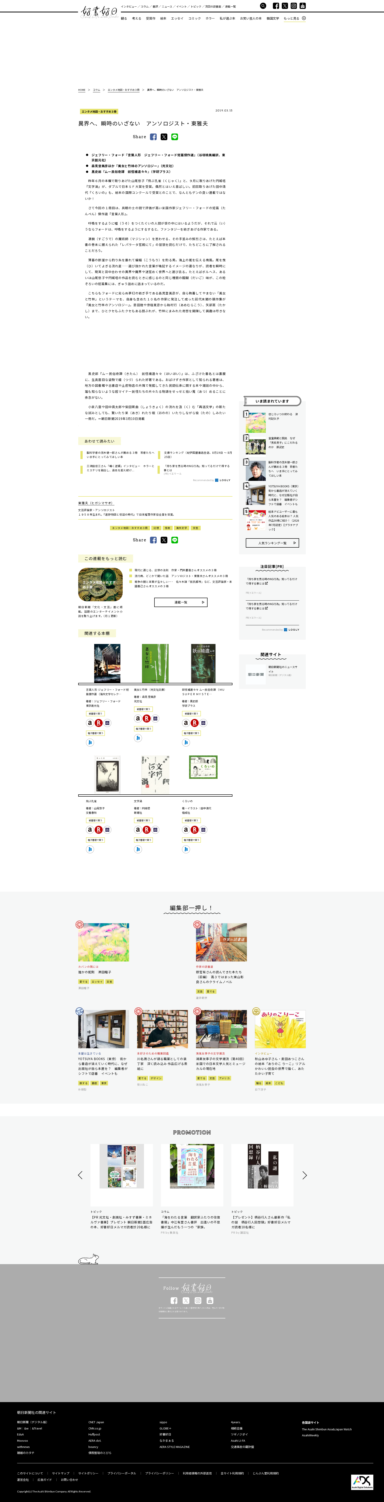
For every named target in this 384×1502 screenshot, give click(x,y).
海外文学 (181, 528)
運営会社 (23, 1480)
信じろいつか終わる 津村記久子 (283, 416)
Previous (81, 1175)
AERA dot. (94, 1440)
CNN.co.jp (94, 1428)
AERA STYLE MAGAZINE (175, 1447)
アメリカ (224, 1078)
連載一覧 (230, 6)
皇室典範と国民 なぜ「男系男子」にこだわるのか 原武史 (283, 442)
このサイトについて (30, 1473)
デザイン (156, 1078)
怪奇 (167, 528)
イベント (181, 6)
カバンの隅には (88, 966)
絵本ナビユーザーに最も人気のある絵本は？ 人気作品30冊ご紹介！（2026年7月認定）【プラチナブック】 (283, 520)
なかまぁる (167, 1440)
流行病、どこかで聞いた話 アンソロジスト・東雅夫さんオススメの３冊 (181, 576)
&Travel (37, 1428)
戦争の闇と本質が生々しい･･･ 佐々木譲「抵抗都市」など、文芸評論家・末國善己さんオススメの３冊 (183, 584)
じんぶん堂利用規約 (266, 1473)
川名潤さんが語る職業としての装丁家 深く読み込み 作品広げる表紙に (162, 1064)
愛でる (84, 981)
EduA (20, 1434)
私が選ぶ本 (227, 18)
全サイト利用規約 (232, 1473)
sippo (163, 1422)
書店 (94, 1083)
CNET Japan (96, 1422)
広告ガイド (45, 1480)
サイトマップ (60, 1473)
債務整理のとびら (100, 1453)
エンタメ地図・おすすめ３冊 (99, 111)
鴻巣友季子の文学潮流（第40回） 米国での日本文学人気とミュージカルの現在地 (221, 1064)
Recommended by (203, 480)
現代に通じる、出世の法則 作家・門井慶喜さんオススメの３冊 (176, 570)
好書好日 (99, 12)
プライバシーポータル (121, 1473)
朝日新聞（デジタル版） (33, 1422)
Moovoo (22, 1440)
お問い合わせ (69, 1480)
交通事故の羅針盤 (242, 1447)
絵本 (163, 18)
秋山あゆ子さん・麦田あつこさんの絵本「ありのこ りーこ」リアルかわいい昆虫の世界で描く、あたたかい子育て (280, 1066)
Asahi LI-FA (238, 1440)
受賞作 (150, 18)
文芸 (195, 528)
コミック (194, 18)
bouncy (93, 1447)
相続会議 (236, 1428)
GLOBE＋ (166, 1428)
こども (279, 1083)
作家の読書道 (204, 966)
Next (304, 1175)
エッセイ (177, 18)
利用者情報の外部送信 (197, 1473)
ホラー (210, 18)
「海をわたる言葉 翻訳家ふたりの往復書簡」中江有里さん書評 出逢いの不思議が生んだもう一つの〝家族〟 (190, 1222)
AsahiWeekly (310, 1435)
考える (136, 18)
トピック (196, 6)
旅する (84, 1083)
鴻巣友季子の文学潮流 (210, 1053)
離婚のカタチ (25, 1453)
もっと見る (291, 18)
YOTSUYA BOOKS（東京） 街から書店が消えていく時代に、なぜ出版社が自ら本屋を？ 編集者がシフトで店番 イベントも (283, 495)
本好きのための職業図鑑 (153, 1053)
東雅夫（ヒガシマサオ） (96, 503)
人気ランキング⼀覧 (272, 543)
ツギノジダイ (239, 1434)
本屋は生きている (89, 1053)
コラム (145, 6)
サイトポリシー (88, 1473)
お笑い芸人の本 (251, 18)
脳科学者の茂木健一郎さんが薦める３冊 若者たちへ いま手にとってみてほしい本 (283, 468)
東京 (104, 1083)
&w (26, 1428)
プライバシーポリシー (159, 1473)
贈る (259, 1083)
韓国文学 (273, 18)
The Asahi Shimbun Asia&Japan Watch (327, 1429)
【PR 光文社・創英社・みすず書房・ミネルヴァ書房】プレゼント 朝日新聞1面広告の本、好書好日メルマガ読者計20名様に (121, 1222)
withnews (23, 1447)
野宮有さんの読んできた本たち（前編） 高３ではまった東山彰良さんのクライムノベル (220, 977)
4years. (236, 1422)
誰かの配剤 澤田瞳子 (94, 972)
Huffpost (94, 1434)
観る (124, 18)
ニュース (167, 6)
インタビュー (129, 6)
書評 (155, 6)
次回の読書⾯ (213, 6)
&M (19, 1428)
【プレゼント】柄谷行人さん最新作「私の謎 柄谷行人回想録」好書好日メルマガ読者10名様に (261, 1222)
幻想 (156, 528)
